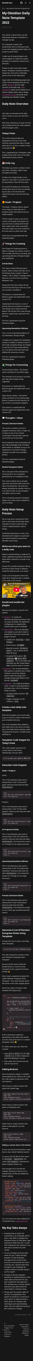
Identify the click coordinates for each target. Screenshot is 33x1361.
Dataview (7, 668)
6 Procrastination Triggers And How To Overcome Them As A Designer (9, 1330)
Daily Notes (8, 629)
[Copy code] (28, 758)
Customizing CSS (21, 1221)
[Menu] (30, 3)
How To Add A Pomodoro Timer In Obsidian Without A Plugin (24, 1330)
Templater (8, 683)
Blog (3, 8)
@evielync (11, 85)
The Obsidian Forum (9, 95)
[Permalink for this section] (3, 107)
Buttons (7, 617)
